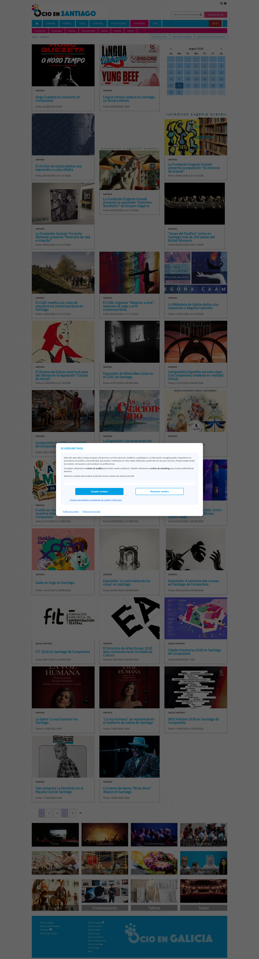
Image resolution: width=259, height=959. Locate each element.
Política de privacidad (91, 511)
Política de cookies (71, 511)
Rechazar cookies (159, 491)
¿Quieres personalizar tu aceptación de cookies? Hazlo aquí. (95, 500)
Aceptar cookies (99, 491)
